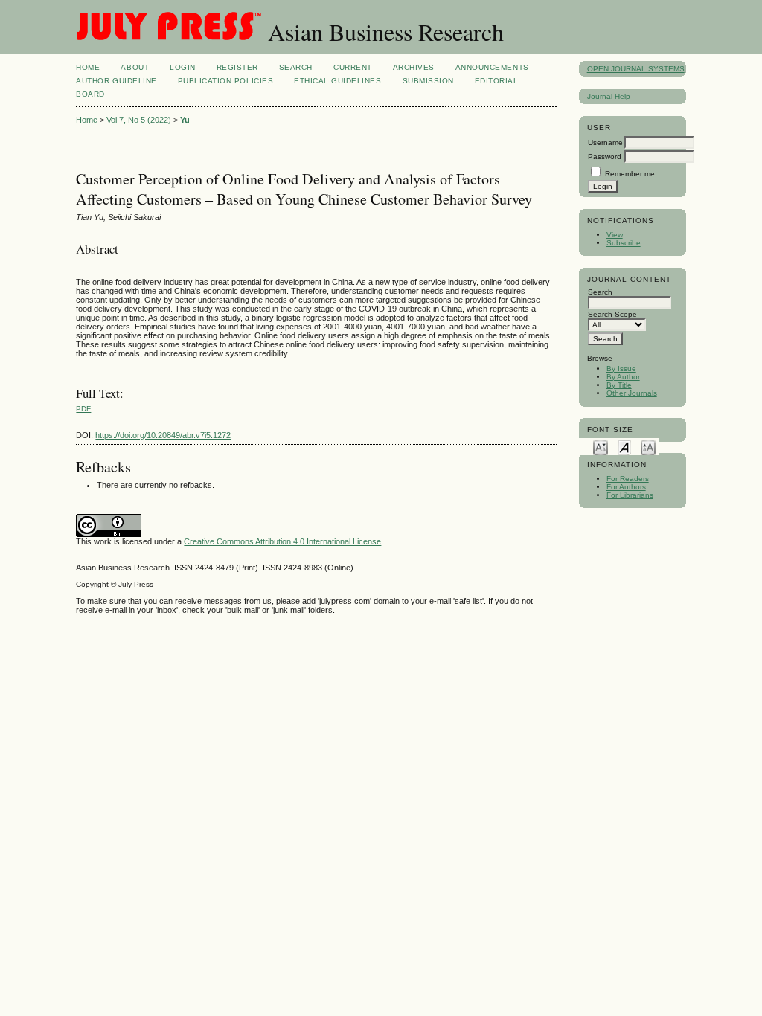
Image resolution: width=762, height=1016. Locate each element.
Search (296, 67)
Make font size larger (648, 446)
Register (237, 67)
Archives (414, 67)
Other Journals (631, 393)
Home (88, 67)
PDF (83, 409)
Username (605, 142)
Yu (185, 119)
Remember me (630, 174)
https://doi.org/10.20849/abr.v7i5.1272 (163, 435)
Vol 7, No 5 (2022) (138, 119)
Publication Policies (225, 81)
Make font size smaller (600, 446)
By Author (623, 377)
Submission (428, 81)
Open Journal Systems (636, 69)
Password (604, 156)
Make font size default (624, 446)
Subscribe (623, 243)
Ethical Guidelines (337, 81)
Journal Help (608, 96)
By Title (619, 385)
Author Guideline (116, 81)
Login (183, 67)
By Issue (621, 368)
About (135, 67)
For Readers (627, 479)
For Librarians (629, 495)
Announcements (492, 67)
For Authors (626, 487)
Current (352, 67)
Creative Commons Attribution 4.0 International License (282, 541)
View (614, 235)
